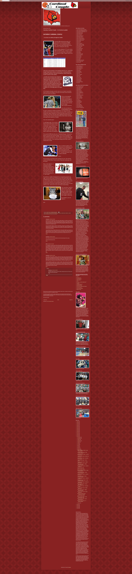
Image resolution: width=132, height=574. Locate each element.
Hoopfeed (78, 283)
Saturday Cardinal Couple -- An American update (81, 501)
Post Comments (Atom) (50, 301)
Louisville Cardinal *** (80, 284)
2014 (77, 436)
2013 (77, 504)
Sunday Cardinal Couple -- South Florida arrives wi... (82, 499)
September (79, 440)
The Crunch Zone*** (79, 287)
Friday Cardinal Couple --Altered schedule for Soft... (81, 476)
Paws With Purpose (79, 285)
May (78, 445)
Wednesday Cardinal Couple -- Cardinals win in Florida (81, 494)
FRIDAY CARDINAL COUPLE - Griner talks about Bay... (82, 450)
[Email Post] (59, 212)
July (78, 443)
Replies (48, 268)
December (79, 437)
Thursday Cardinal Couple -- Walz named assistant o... (82, 452)
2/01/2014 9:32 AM (52, 219)
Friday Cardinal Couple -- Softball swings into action (82, 464)
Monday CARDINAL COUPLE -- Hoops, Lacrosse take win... (82, 470)
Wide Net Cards (79, 289)
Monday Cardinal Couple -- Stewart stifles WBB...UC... (82, 484)
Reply (46, 252)
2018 (77, 431)
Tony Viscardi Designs (80, 288)
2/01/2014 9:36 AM (52, 236)
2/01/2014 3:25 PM (52, 255)
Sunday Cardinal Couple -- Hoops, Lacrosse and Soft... (82, 472)
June (78, 444)
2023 (77, 425)
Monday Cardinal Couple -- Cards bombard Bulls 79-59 (82, 497)
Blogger (70, 567)
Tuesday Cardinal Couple (81, 495)
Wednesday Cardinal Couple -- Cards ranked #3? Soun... (82, 480)
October (78, 439)
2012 (77, 505)
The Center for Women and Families (82, 286)
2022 (77, 426)
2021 (77, 427)
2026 (77, 421)
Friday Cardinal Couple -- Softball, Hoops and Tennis (82, 490)
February (78, 449)
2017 (77, 432)
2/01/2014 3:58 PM (54, 270)
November (79, 438)
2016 (77, 433)
